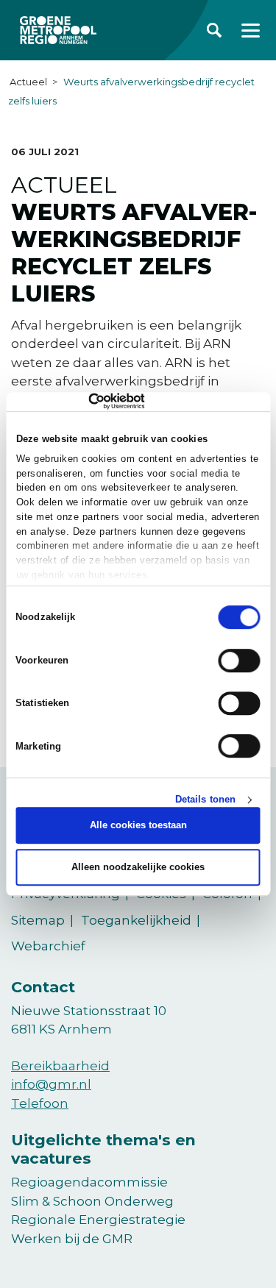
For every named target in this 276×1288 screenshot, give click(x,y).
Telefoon (39, 1103)
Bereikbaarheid (60, 1065)
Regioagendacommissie (89, 1182)
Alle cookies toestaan (138, 825)
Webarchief (48, 946)
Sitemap (38, 920)
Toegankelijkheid (136, 920)
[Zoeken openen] (214, 30)
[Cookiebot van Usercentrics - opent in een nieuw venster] (79, 402)
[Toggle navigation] (250, 30)
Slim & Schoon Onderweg (92, 1201)
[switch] (240, 660)
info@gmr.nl (51, 1084)
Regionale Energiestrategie (98, 1219)
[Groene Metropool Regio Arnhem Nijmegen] (58, 30)
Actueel (28, 82)
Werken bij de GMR (71, 1238)
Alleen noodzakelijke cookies (138, 866)
